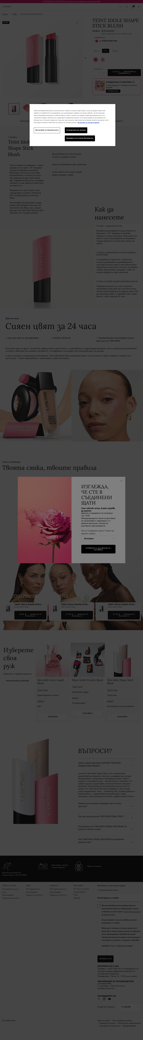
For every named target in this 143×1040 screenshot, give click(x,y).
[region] (72, 125)
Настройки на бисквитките (47, 130)
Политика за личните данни (88, 122)
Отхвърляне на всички (76, 130)
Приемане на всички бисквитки (79, 138)
